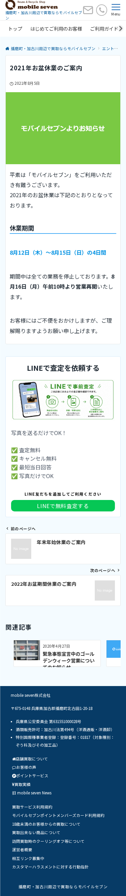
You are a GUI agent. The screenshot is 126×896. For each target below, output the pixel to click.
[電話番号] (101, 9)
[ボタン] (88, 12)
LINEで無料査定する (63, 506)
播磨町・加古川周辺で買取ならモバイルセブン (63, 886)
